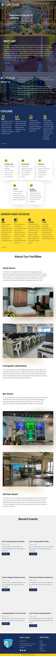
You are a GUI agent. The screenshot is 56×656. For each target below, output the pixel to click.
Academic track (34, 4)
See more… (4, 143)
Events (27, 4)
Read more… (21, 99)
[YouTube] (25, 650)
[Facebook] (20, 650)
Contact (47, 4)
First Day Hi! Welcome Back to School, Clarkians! (41, 578)
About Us (41, 4)
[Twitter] (22, 650)
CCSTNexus (24, 6)
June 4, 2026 (6, 544)
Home (22, 4)
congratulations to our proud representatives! (13, 614)
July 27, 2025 (34, 580)
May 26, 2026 (6, 580)
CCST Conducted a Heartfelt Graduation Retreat (13, 542)
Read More (5, 554)
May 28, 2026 (34, 544)
